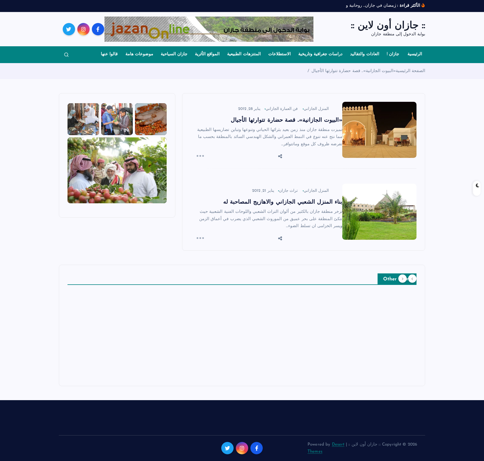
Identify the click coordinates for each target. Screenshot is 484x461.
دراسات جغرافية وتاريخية (320, 54)
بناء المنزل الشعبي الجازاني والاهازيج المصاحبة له (282, 202)
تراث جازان (288, 191)
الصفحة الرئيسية (410, 71)
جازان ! (393, 54)
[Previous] (412, 278)
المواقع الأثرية (207, 54)
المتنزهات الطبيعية (243, 54)
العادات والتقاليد (364, 54)
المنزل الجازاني (316, 109)
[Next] (402, 278)
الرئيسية (415, 54)
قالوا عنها (109, 54)
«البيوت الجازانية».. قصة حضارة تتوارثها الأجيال (353, 71)
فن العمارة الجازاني (282, 109)
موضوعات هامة (139, 54)
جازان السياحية (174, 54)
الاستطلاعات (279, 54)
